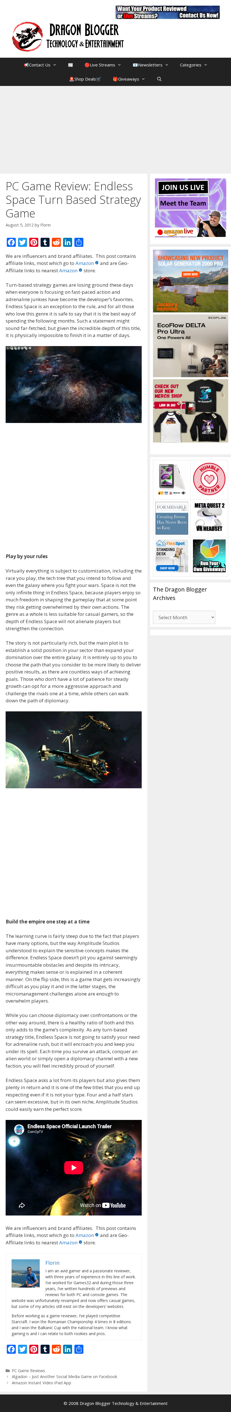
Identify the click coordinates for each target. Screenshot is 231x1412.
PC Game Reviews (28, 1370)
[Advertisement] (115, 128)
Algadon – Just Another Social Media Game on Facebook (64, 1376)
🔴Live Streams (100, 65)
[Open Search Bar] (159, 79)
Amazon (84, 263)
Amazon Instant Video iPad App (41, 1382)
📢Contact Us (37, 65)
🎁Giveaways (126, 79)
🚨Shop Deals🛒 (85, 79)
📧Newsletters (148, 65)
